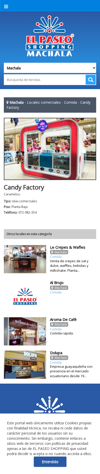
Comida (70, 102)
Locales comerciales (44, 102)
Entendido (50, 461)
